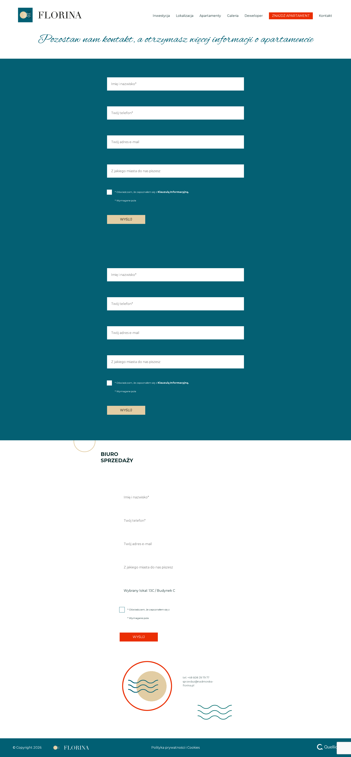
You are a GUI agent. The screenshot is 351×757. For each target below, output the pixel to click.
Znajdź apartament (291, 16)
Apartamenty (210, 16)
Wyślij (126, 219)
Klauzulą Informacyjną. (173, 191)
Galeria (232, 16)
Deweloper (254, 16)
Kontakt (325, 16)
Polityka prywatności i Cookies (175, 747)
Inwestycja (161, 16)
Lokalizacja (184, 16)
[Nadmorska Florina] (49, 15)
